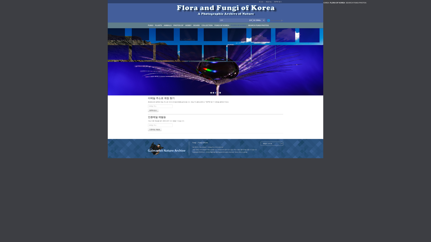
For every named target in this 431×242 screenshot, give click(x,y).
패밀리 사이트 (267, 143)
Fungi (150, 25)
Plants (158, 25)
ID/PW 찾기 (278, 2)
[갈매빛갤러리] (215, 13)
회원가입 (269, 2)
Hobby (188, 25)
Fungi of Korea (221, 25)
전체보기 (258, 20)
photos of (178, 25)
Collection (207, 25)
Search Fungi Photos (258, 25)
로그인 (261, 2)
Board (196, 25)
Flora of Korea (238, 25)
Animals (168, 25)
